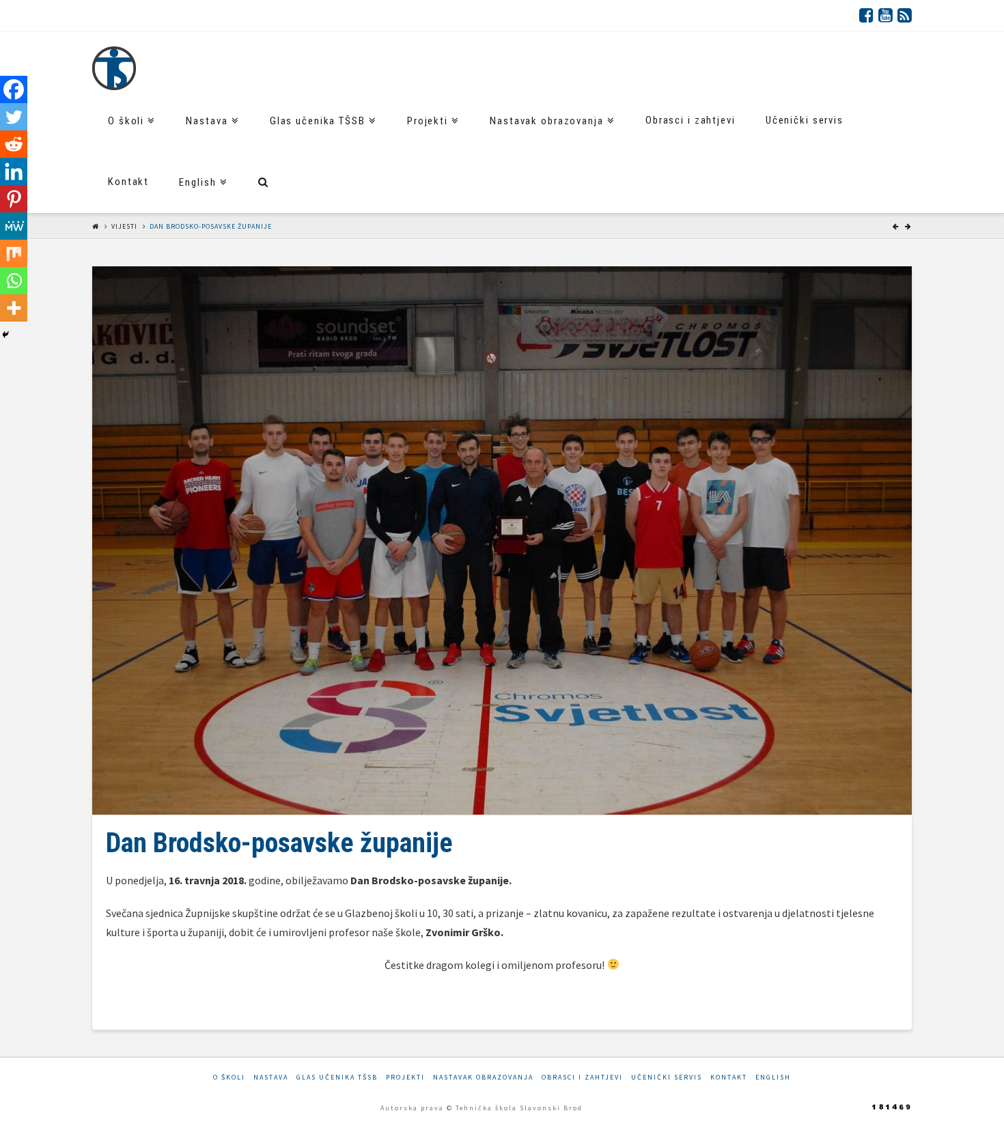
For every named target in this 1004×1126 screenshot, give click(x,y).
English (773, 1077)
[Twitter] (13, 116)
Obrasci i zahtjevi (582, 1077)
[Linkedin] (13, 171)
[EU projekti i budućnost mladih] (114, 68)
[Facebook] (866, 15)
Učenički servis (666, 1077)
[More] (13, 308)
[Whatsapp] (13, 280)
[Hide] (5, 334)
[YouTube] (885, 15)
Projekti (405, 1077)
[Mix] (13, 253)
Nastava (270, 1077)
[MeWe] (13, 226)
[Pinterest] (13, 198)
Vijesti (124, 226)
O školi (229, 1077)
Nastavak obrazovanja (483, 1077)
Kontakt (728, 1077)
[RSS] (904, 15)
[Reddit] (13, 144)
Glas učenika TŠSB (337, 1077)
